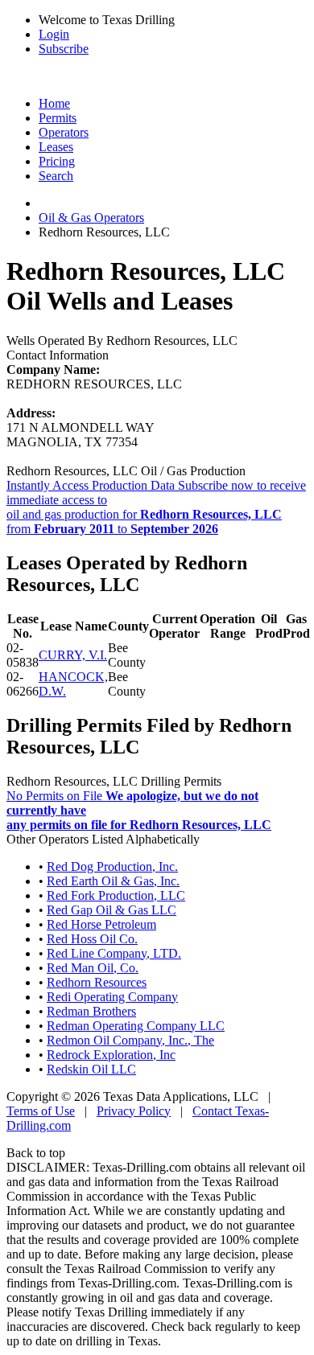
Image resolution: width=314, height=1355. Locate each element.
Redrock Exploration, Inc (111, 1054)
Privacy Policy (134, 1111)
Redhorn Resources (97, 982)
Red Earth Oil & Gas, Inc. (113, 881)
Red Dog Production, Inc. (112, 866)
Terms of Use (40, 1111)
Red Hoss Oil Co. (92, 939)
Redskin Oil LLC (91, 1069)
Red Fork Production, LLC (116, 895)
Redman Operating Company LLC (136, 1026)
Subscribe (64, 48)
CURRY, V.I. (73, 655)
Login (54, 34)
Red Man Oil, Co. (92, 968)
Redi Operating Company (112, 997)
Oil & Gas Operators (91, 217)
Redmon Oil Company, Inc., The (130, 1040)
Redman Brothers (91, 1011)
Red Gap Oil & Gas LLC (111, 910)
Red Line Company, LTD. (114, 953)
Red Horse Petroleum (101, 924)
